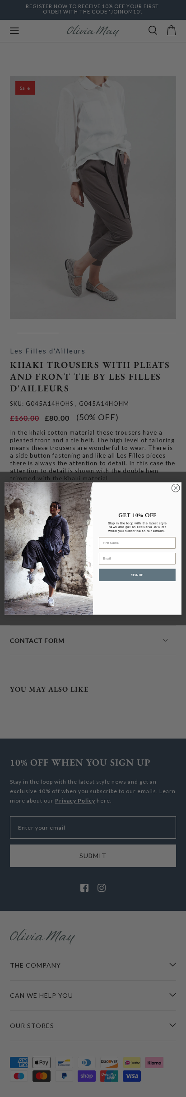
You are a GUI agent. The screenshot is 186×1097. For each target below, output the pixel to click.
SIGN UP (137, 575)
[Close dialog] (176, 488)
